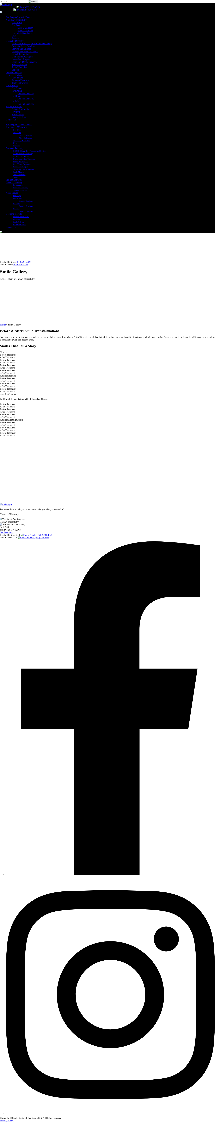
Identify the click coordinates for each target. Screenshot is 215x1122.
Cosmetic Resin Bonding (23, 46)
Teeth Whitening (19, 67)
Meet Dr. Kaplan (25, 28)
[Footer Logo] (6, 504)
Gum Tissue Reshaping (22, 56)
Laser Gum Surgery (21, 59)
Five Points (17, 91)
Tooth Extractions (20, 83)
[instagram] (110, 1113)
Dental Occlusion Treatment (25, 51)
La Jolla (15, 101)
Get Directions (6, 532)
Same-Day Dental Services (24, 62)
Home (3, 324)
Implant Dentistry (14, 72)
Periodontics (17, 77)
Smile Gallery (18, 114)
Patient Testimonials (21, 109)
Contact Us (11, 119)
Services (15, 38)
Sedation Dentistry (20, 80)
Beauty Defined (19, 117)
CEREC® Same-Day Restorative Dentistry (32, 43)
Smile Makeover (19, 64)
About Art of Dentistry (16, 20)
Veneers (15, 70)
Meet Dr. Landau (25, 30)
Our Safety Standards (21, 33)
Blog (14, 35)
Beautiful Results (14, 106)
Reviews (16, 112)
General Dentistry (14, 75)
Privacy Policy (6, 1120)
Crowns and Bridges (21, 49)
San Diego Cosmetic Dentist (19, 17)
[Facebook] (110, 874)
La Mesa (16, 96)
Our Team (16, 25)
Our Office (17, 22)
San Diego (17, 88)
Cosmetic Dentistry (15, 41)
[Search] (33, 1)
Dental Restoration (20, 54)
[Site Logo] (6, 4)
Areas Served (12, 85)
